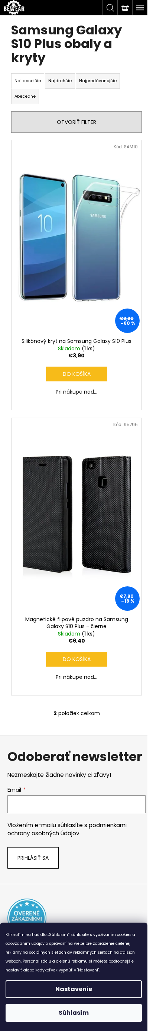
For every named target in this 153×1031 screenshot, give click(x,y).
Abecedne (25, 96)
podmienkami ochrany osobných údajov (67, 829)
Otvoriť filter (76, 122)
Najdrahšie (60, 81)
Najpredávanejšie (98, 81)
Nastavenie (73, 989)
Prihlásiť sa (33, 858)
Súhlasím (74, 1012)
